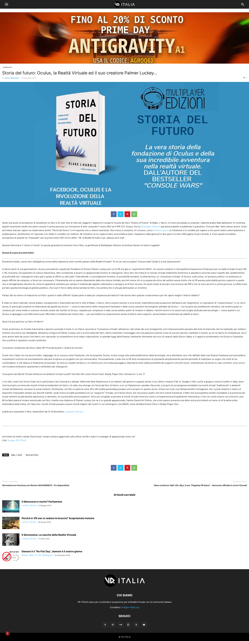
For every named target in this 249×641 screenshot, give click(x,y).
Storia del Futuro (32, 455)
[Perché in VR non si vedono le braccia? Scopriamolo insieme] (10, 523)
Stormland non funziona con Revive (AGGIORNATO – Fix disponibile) (35, 485)
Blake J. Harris (16, 455)
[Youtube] (144, 624)
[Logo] (124, 586)
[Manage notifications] (7, 633)
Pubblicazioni (7, 67)
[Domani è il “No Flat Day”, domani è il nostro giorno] (10, 556)
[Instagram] (113, 624)
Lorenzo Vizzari (29, 505)
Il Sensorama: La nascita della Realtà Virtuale (49, 534)
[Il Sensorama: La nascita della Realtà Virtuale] (10, 539)
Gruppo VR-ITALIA (16, 440)
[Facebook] (114, 214)
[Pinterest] (127, 214)
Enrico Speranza (12, 78)
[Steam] (120, 624)
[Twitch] (128, 624)
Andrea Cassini (161, 230)
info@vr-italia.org (130, 607)
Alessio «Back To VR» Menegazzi (37, 555)
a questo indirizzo (74, 411)
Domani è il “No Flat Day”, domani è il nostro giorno (52, 551)
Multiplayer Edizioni (150, 226)
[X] (120, 214)
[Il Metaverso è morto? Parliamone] (10, 506)
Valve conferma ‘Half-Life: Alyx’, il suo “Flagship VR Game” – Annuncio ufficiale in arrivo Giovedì (200, 485)
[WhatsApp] (134, 214)
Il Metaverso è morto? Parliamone (42, 501)
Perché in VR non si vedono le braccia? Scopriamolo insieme (58, 518)
